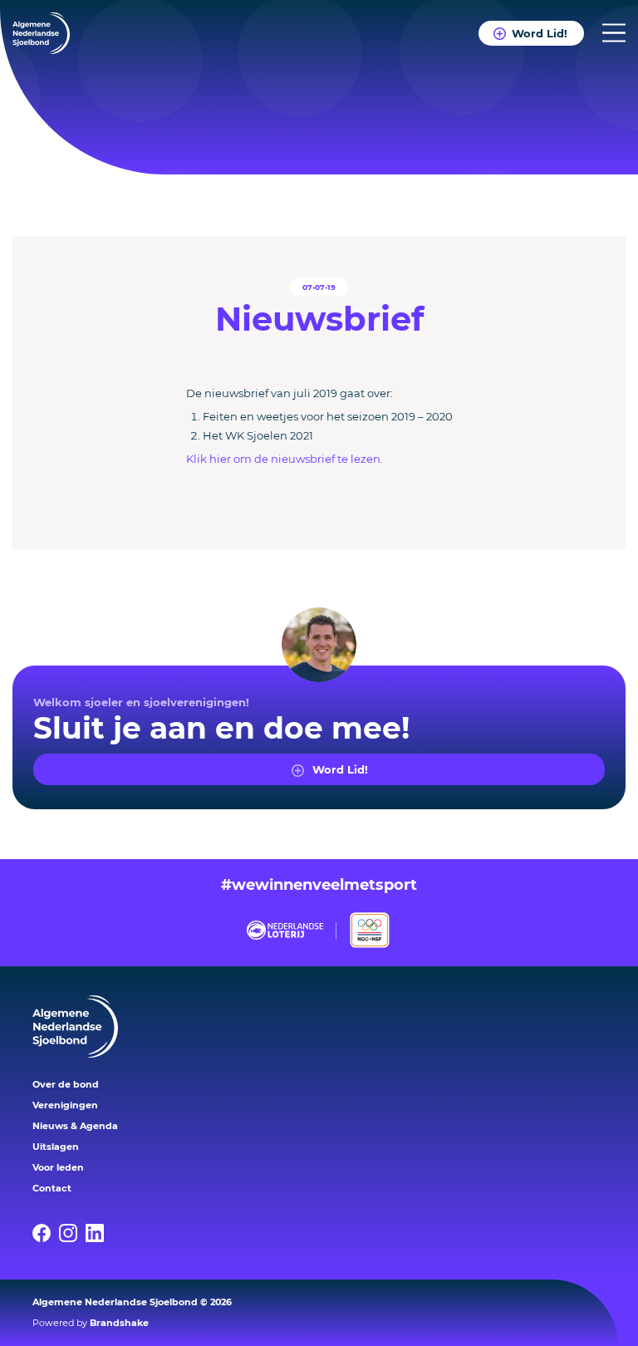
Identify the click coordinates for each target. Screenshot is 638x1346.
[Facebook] (45, 1233)
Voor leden (58, 1167)
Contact (51, 1188)
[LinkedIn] (99, 1233)
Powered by (90, 1323)
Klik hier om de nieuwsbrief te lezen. (284, 458)
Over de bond (65, 1084)
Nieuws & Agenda (75, 1126)
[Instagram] (72, 1233)
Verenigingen (65, 1105)
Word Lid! (539, 33)
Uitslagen (55, 1146)
